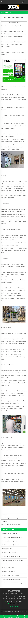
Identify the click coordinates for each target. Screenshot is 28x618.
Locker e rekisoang (6, 564)
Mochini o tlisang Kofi (7, 548)
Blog (26, 611)
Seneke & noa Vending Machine (9, 533)
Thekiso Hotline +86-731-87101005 (15, 601)
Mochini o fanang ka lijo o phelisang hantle (12, 537)
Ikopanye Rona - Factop (16, 598)
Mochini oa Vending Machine (9, 552)
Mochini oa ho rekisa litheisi (8, 571)
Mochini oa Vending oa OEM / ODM (10, 575)
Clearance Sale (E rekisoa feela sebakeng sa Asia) (14, 583)
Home (4, 596)
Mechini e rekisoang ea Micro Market (11, 579)
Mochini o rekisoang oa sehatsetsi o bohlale (12, 560)
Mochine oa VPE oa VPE (8, 567)
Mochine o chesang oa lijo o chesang (11, 544)
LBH (24, 596)
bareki (9, 598)
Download (4, 598)
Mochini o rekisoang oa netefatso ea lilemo (12, 556)
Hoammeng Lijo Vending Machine (10, 541)
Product (8, 596)
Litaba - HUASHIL (18, 596)
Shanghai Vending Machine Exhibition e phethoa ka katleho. (13, 518)
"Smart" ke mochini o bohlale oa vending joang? (11, 524)
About (12, 596)
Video (24, 598)
